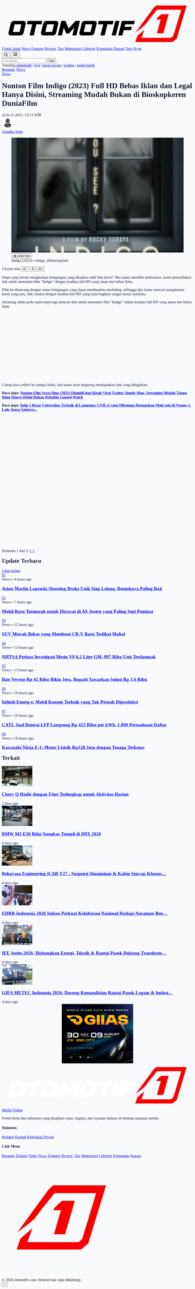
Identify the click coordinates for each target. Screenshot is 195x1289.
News (25, 49)
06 (4, 689)
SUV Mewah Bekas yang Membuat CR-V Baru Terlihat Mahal (63, 633)
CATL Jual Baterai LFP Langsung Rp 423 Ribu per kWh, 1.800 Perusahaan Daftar (84, 724)
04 (4, 643)
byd (37, 65)
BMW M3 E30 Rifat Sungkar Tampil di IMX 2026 (51, 833)
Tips (60, 49)
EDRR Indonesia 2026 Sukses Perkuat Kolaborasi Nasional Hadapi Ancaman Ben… (84, 913)
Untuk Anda (11, 49)
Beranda (8, 70)
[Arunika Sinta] (7, 127)
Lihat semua (11, 571)
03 (4, 620)
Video (32, 1156)
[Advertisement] (97, 345)
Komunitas (104, 49)
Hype (137, 49)
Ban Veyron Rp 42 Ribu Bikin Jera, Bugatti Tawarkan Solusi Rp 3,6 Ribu (74, 679)
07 (4, 711)
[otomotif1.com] (97, 44)
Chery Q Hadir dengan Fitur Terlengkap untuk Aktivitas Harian (65, 794)
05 (4, 666)
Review (50, 49)
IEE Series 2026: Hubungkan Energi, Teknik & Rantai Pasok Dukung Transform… (84, 952)
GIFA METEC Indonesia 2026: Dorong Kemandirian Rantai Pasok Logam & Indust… (87, 992)
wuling (69, 65)
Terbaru (21, 1156)
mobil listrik (86, 65)
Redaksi (8, 1137)
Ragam (119, 49)
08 (4, 734)
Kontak (20, 1137)
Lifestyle (88, 49)
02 (4, 598)
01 (4, 575)
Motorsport (73, 49)
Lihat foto (21, 256)
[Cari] (6, 55)
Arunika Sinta (12, 132)
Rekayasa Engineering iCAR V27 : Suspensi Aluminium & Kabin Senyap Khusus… (84, 873)
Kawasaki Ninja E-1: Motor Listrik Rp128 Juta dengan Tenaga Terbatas (73, 747)
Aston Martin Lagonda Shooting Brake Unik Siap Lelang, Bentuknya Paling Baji (82, 588)
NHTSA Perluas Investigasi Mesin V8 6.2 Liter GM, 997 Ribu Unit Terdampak (79, 656)
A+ (41, 269)
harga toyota (52, 65)
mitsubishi (24, 65)
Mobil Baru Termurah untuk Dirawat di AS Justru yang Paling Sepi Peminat (77, 611)
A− (25, 269)
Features (37, 49)
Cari (51, 61)
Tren (128, 49)
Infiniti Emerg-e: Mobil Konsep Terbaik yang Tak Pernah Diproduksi (70, 701)
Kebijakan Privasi (40, 1137)
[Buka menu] (15, 54)
